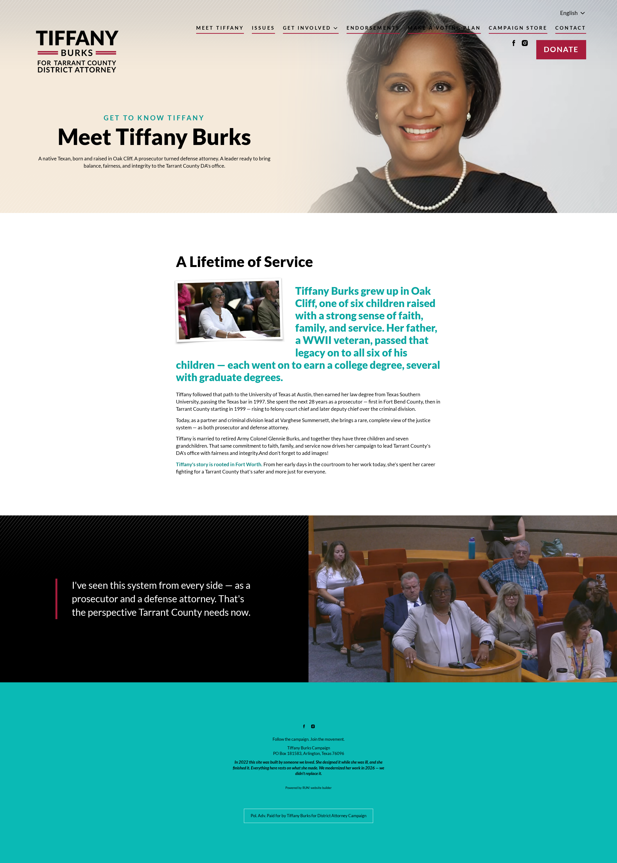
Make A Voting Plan (444, 28)
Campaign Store (518, 28)
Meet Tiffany (220, 28)
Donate (561, 49)
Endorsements (373, 28)
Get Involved (307, 28)
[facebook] (514, 43)
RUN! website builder (317, 788)
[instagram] (525, 43)
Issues (263, 28)
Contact (570, 28)
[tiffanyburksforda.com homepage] (77, 52)
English (569, 13)
